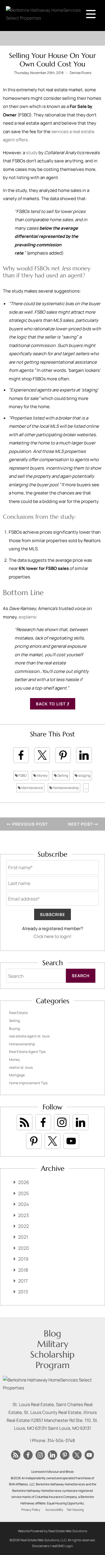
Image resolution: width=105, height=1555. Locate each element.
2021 (23, 1237)
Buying (14, 1028)
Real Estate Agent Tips (27, 1051)
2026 (23, 1182)
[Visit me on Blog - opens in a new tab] (24, 1122)
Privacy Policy (30, 1510)
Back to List (51, 704)
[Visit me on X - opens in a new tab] (52, 1141)
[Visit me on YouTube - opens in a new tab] (71, 1141)
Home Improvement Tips (28, 1082)
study (32, 153)
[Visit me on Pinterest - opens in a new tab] (34, 1141)
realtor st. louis (21, 1067)
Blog (52, 1333)
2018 (23, 1270)
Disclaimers (40, 1546)
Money (42, 775)
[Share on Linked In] (84, 755)
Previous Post (29, 824)
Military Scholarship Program (52, 1354)
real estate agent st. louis (29, 1036)
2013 (23, 1291)
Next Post (81, 824)
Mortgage (17, 1075)
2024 (23, 1204)
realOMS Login (62, 1546)
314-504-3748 (61, 1440)
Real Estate (18, 1012)
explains (27, 617)
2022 (23, 1226)
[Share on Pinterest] (63, 755)
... (86, 787)
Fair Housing (75, 1510)
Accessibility (54, 1510)
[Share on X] (42, 755)
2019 (23, 1259)
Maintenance (32, 787)
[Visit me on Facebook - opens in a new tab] (43, 1122)
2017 (23, 1281)
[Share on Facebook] (21, 755)
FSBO (22, 775)
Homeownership (65, 787)
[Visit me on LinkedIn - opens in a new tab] (80, 1122)
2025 (23, 1193)
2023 (23, 1215)
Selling (62, 775)
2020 (23, 1248)
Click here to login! (52, 936)
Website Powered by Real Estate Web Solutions (52, 1531)
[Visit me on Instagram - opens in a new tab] (62, 1122)
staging (84, 775)
